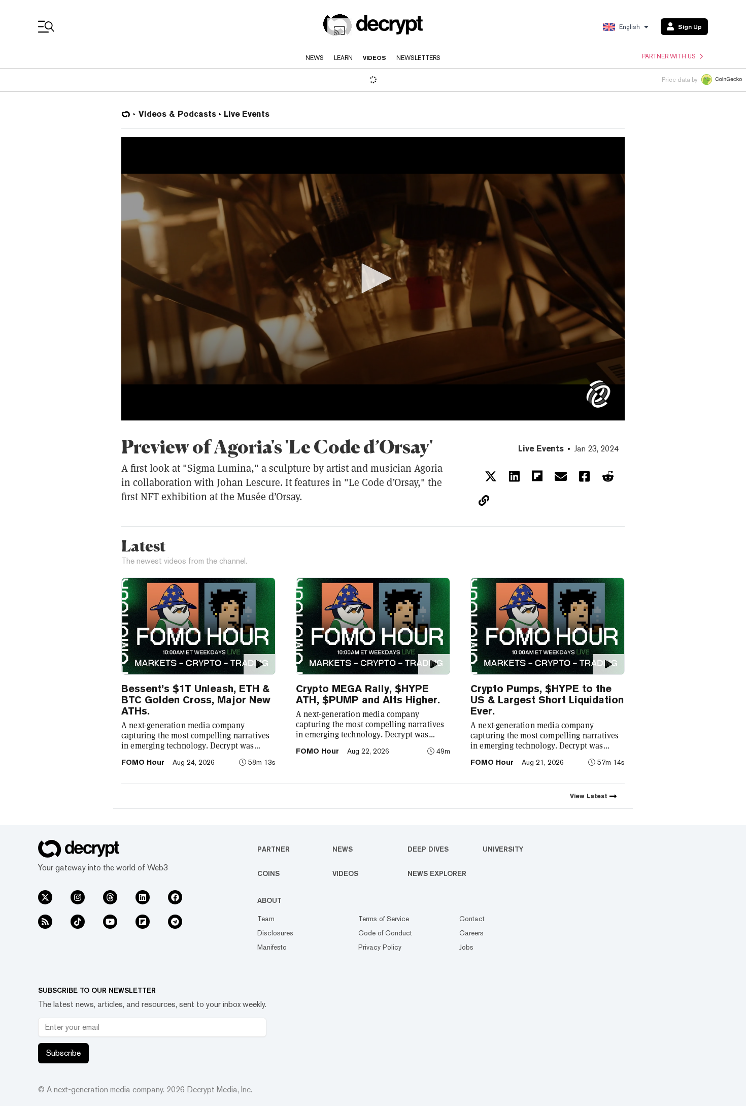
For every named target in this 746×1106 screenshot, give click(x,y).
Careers (471, 933)
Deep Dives (428, 849)
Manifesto (272, 947)
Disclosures (275, 933)
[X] (45, 897)
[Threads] (110, 897)
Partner (273, 849)
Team (266, 919)
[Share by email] (561, 476)
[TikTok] (78, 922)
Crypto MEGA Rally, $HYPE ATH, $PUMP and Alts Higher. (368, 694)
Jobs (466, 947)
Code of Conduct (385, 933)
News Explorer (437, 873)
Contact (472, 919)
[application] (373, 278)
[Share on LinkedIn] (514, 476)
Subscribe (63, 1053)
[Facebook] (175, 897)
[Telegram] (175, 922)
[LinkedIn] (142, 897)
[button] (373, 278)
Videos (374, 57)
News (315, 57)
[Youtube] (110, 922)
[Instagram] (78, 897)
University (503, 849)
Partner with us (669, 56)
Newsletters (418, 57)
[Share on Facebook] (584, 476)
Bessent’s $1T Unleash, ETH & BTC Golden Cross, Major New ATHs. (195, 699)
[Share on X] (491, 476)
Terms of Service (383, 919)
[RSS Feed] (45, 922)
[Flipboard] (142, 922)
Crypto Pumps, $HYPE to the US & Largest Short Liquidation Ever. (547, 699)
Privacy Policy (379, 947)
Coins (268, 873)
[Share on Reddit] (608, 476)
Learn (343, 57)
